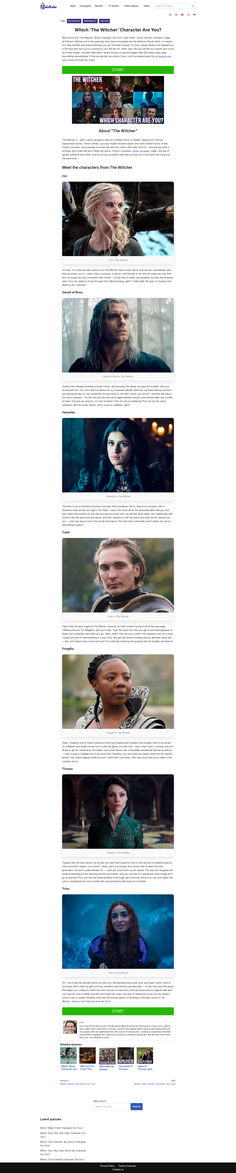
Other (147, 6)
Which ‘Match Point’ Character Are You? (61, 1128)
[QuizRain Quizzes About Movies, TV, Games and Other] (48, 5)
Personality (90, 21)
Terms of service (127, 1166)
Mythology (74, 21)
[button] (103, 5)
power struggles (141, 151)
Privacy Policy (107, 1166)
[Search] (193, 6)
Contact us (118, 1169)
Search (137, 1106)
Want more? (99, 1101)
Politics (104, 21)
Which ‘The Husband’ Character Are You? (62, 1159)
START (118, 69)
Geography (85, 6)
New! (73, 6)
